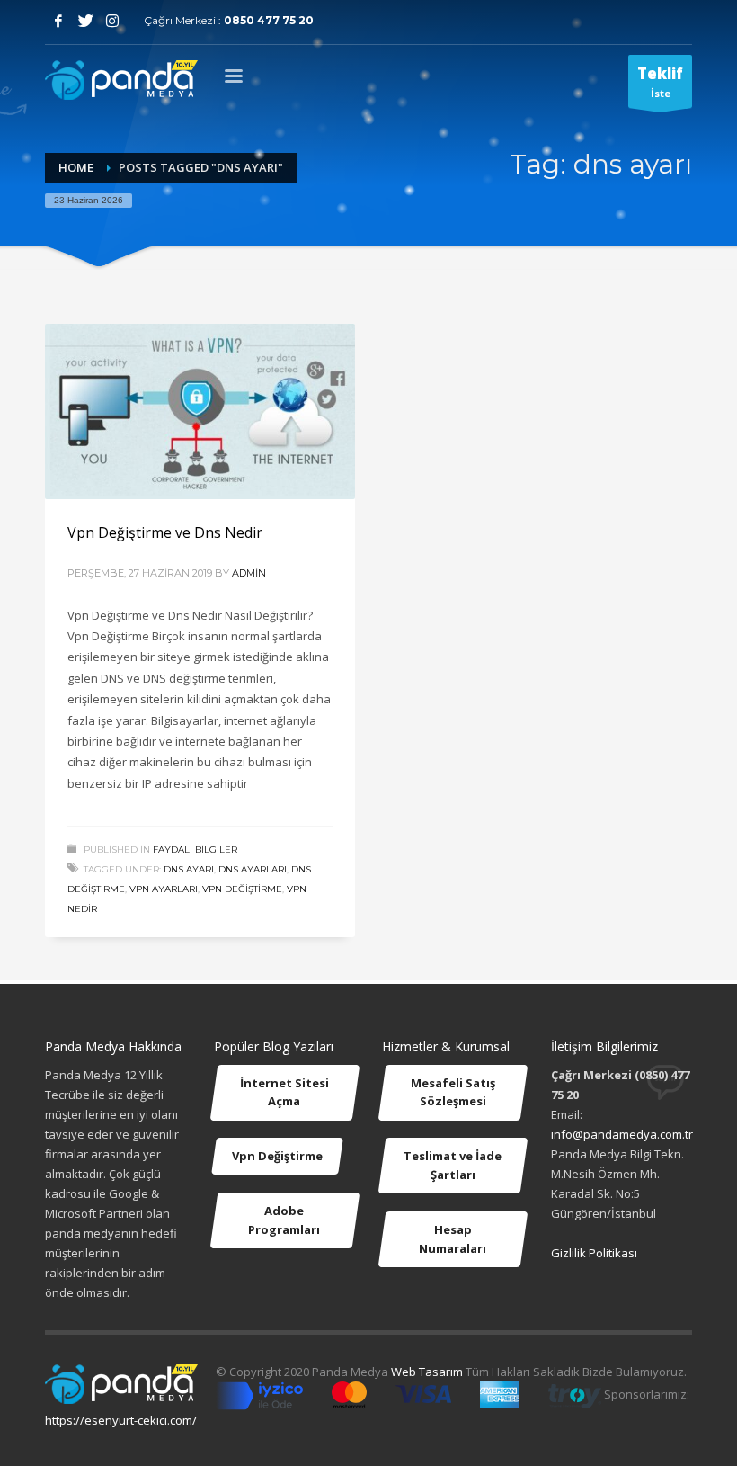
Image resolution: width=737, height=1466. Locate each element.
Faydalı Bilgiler (195, 849)
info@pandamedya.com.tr (622, 1134)
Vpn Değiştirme (242, 889)
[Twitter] (85, 20)
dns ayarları (252, 869)
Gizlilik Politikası (594, 1253)
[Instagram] (112, 20)
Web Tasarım (427, 1371)
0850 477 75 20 (269, 20)
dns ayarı (189, 869)
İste (660, 81)
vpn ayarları (163, 889)
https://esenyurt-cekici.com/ (121, 1420)
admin (249, 573)
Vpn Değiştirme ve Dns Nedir (164, 532)
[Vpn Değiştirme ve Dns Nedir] (200, 412)
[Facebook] (58, 20)
